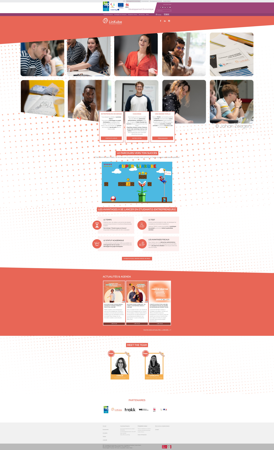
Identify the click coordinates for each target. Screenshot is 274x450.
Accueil (104, 426)
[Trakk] (130, 409)
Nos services (142, 14)
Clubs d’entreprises (142, 434)
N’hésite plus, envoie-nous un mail (137, 258)
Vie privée (112, 447)
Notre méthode (123, 433)
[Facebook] (160, 7)
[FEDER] (165, 409)
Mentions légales (106, 447)
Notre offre (137, 138)
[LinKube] (116, 409)
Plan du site (117, 447)
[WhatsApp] (168, 7)
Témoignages (163, 138)
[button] (108, 14)
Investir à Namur (141, 431)
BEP (124, 1)
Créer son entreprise (108, 14)
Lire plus (114, 323)
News (147, 14)
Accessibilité (122, 447)
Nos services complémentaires (162, 426)
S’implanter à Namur (132, 14)
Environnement (145, 1)
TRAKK (104, 436)
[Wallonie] (154, 409)
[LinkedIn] (165, 7)
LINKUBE (105, 440)
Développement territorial (156, 1)
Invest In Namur (167, 1)
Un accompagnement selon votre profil (128, 431)
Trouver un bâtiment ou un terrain (144, 428)
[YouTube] (170, 7)
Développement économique (133, 1)
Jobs (167, 4)
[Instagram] (163, 7)
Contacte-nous (111, 138)
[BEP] (106, 409)
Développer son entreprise (120, 14)
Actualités (105, 433)
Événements (106, 429)
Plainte (131, 447)
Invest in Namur (138, 445)
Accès (164, 4)
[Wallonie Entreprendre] (143, 409)
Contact (169, 4)
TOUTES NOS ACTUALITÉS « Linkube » (156, 330)
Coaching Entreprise (125, 426)
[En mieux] (119, 7)
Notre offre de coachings (125, 434)
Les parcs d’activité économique (144, 430)
